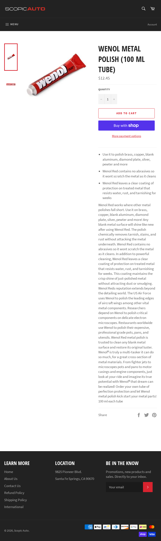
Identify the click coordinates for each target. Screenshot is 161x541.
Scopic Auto (21, 530)
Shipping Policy (15, 500)
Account (152, 24)
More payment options (126, 136)
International (13, 506)
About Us (10, 478)
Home (8, 471)
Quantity (104, 89)
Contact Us (12, 485)
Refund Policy (14, 492)
